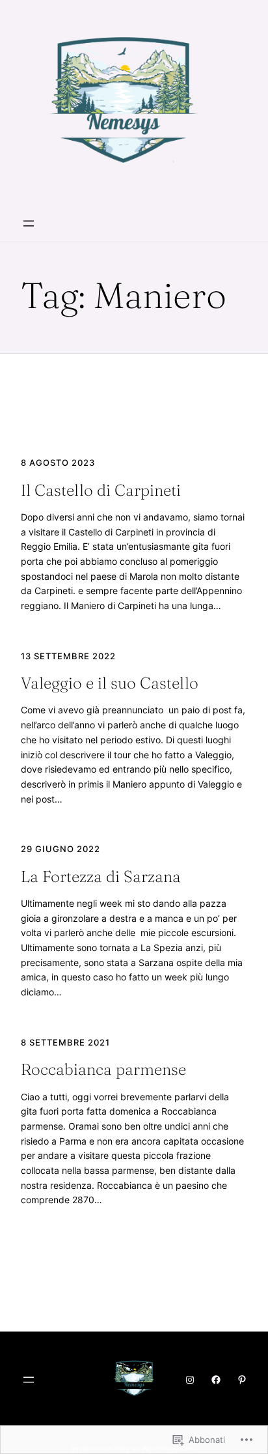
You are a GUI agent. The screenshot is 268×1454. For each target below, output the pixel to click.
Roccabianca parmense (103, 1069)
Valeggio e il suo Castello (109, 683)
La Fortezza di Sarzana (101, 876)
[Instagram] (190, 1380)
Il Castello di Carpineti (101, 490)
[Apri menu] (28, 223)
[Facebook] (216, 1380)
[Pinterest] (242, 1380)
